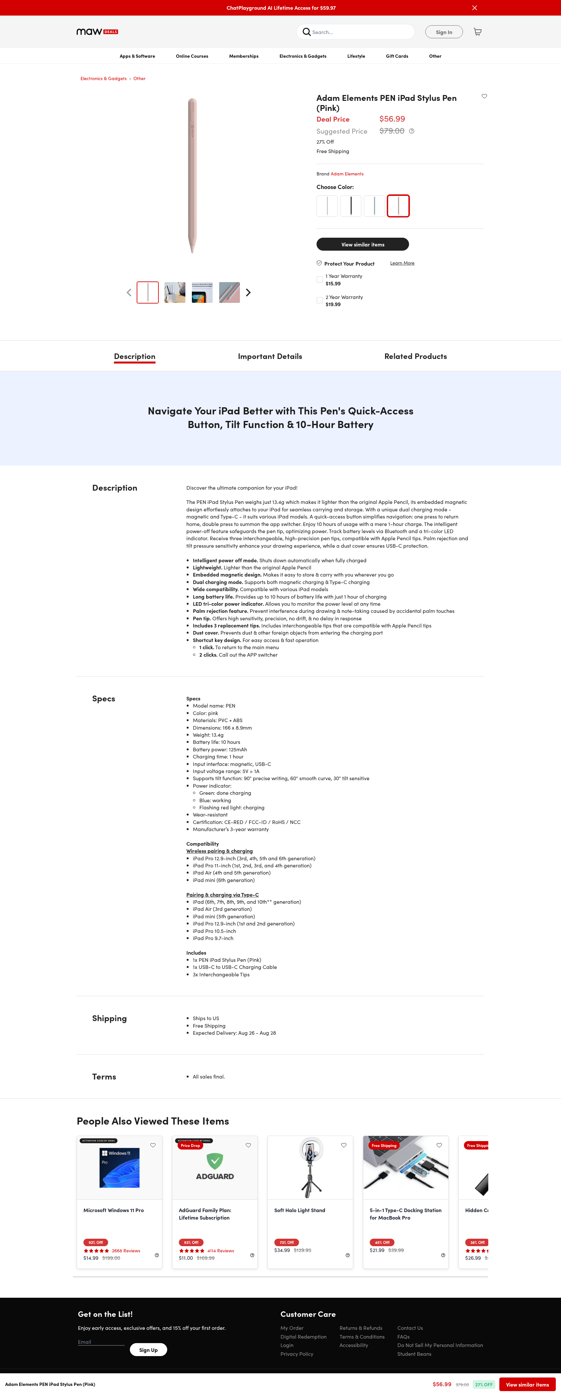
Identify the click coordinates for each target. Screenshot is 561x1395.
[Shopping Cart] (477, 31)
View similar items (363, 244)
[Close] (474, 7)
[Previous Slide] (129, 292)
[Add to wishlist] (484, 96)
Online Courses (192, 56)
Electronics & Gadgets (303, 56)
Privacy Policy (296, 1353)
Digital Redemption (303, 1336)
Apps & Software (137, 56)
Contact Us (410, 1327)
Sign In (444, 31)
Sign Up (148, 1349)
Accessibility (354, 1344)
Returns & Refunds (361, 1327)
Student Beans (414, 1353)
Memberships (244, 56)
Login (286, 1344)
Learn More (402, 263)
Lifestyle (356, 56)
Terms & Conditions (362, 1336)
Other (435, 56)
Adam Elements (347, 173)
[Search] (306, 31)
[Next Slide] (248, 292)
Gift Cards (397, 56)
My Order (292, 1327)
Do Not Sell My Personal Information (440, 1344)
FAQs (403, 1336)
